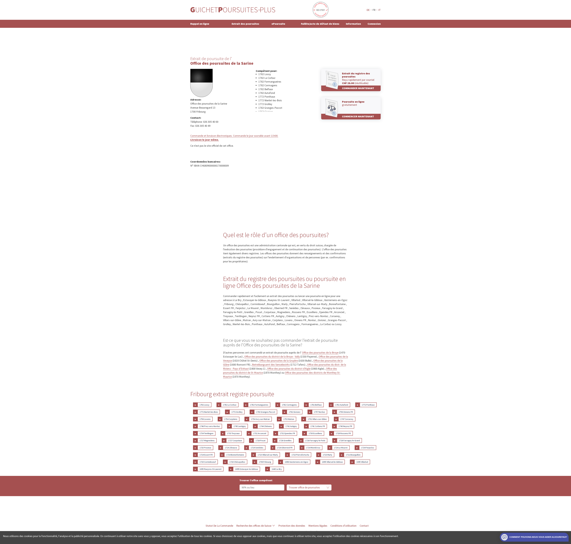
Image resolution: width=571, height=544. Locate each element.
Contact (364, 525)
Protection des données (291, 525)
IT (379, 10)
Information (353, 23)
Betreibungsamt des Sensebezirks (271, 364)
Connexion (374, 23)
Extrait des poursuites (245, 23)
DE (368, 10)
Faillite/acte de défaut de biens (320, 23)
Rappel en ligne (199, 23)
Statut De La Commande (219, 525)
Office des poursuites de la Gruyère (278, 360)
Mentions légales (317, 525)
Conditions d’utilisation (343, 525)
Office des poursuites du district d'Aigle (288, 368)
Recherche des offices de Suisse (253, 525)
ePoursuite (278, 23)
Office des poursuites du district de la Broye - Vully (272, 356)
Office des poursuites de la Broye (320, 352)
